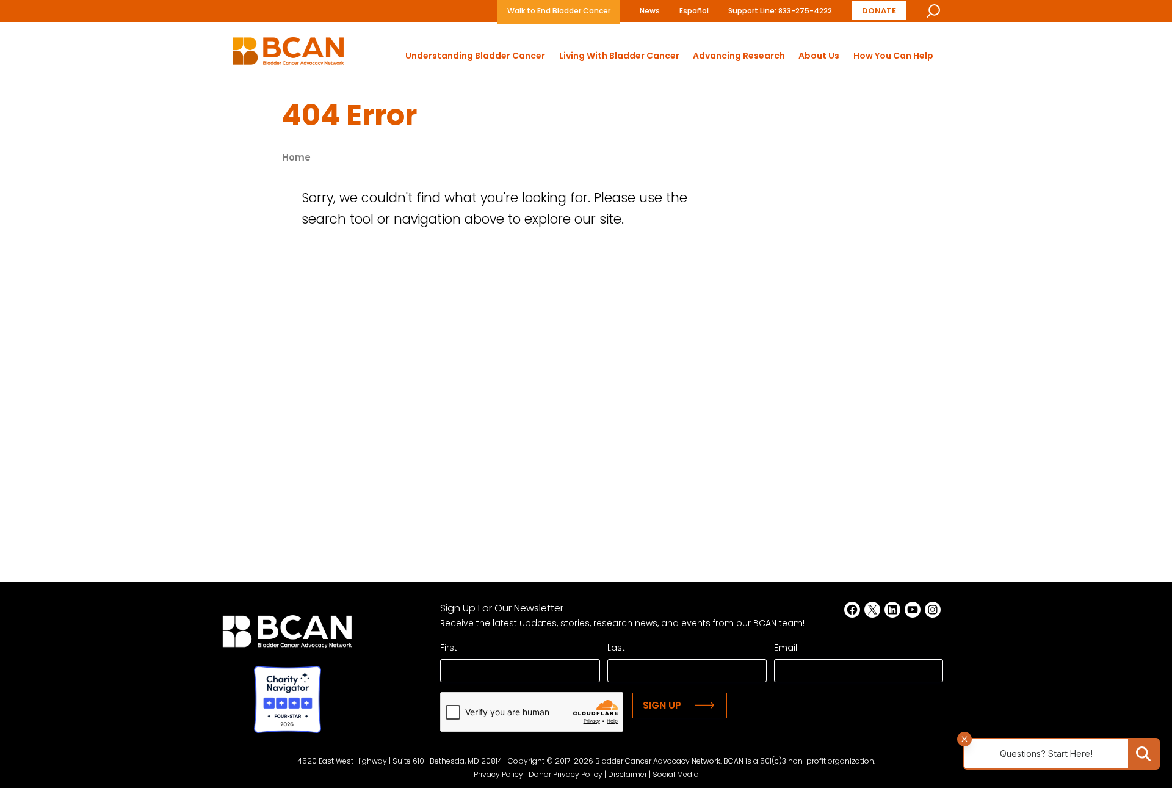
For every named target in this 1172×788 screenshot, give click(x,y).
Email (785, 647)
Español (694, 10)
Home (296, 157)
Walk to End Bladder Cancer (558, 10)
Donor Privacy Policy (565, 774)
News (650, 10)
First (448, 647)
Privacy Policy (498, 774)
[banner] (288, 54)
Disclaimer (627, 774)
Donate (879, 10)
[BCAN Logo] (287, 635)
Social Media (676, 774)
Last (616, 647)
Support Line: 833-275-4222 (780, 10)
